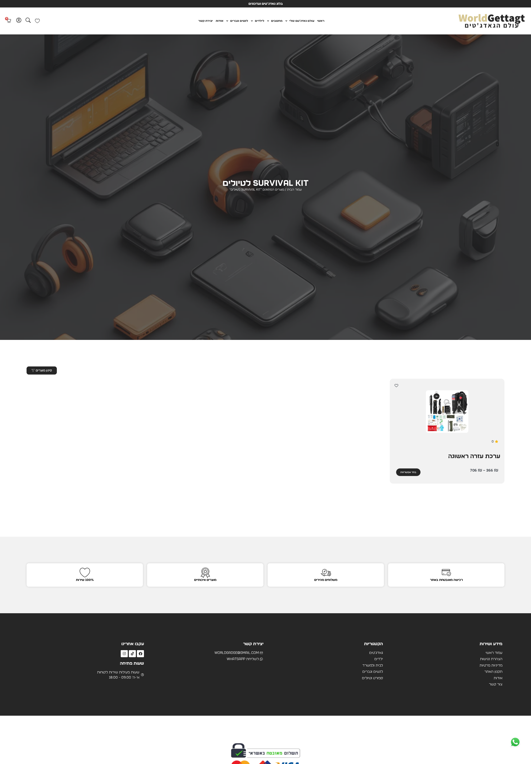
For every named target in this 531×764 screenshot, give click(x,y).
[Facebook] (140, 653)
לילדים (259, 20)
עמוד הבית (294, 189)
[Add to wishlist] (396, 385)
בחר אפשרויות (408, 472)
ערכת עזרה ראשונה (474, 456)
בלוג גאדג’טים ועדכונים (265, 3)
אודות (219, 20)
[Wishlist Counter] (37, 20)
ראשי (320, 20)
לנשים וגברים (239, 20)
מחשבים (277, 20)
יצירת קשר (205, 20)
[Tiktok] (132, 653)
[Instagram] (124, 653)
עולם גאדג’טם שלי (301, 20)
